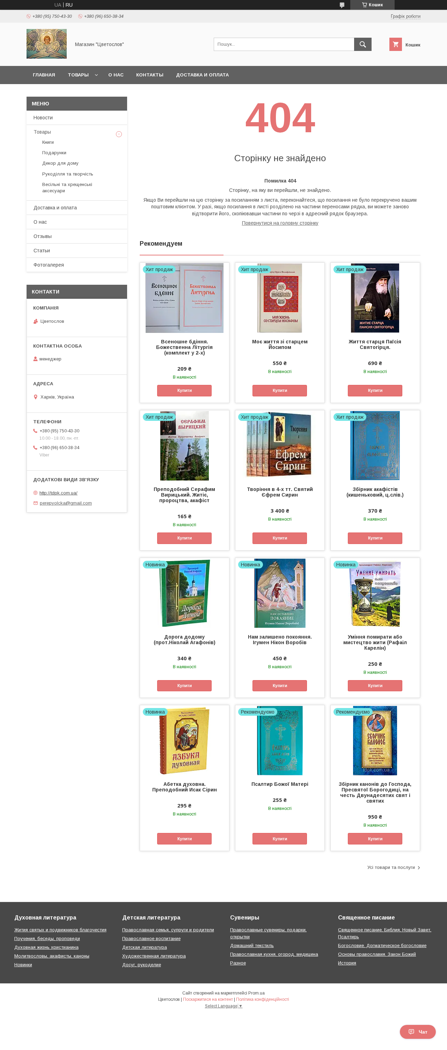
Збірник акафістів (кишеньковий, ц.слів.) (375, 492)
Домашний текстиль (252, 945)
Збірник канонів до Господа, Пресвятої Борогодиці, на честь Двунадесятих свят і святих (375, 792)
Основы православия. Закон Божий (377, 954)
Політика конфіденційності (262, 999)
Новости (43, 117)
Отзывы (43, 236)
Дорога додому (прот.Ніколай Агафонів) (184, 639)
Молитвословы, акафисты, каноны (51, 956)
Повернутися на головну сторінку (280, 223)
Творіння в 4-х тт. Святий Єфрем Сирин (280, 492)
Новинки (23, 964)
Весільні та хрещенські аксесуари (67, 187)
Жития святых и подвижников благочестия (60, 929)
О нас (116, 74)
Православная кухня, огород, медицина (274, 954)
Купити (184, 390)
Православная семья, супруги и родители (168, 929)
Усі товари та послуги (391, 867)
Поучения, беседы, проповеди (47, 938)
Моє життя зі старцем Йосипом (280, 344)
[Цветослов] (47, 57)
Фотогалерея (49, 265)
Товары (78, 74)
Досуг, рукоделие (141, 964)
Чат (423, 1032)
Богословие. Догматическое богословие (382, 945)
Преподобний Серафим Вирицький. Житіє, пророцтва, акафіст (184, 494)
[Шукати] (363, 44)
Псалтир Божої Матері (279, 784)
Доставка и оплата (202, 74)
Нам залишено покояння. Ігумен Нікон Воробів (280, 639)
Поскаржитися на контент (208, 999)
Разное (238, 963)
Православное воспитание (151, 938)
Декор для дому (60, 163)
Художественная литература (154, 956)
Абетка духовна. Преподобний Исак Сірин (184, 786)
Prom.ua (256, 993)
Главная (44, 74)
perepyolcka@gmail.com (66, 503)
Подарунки (54, 152)
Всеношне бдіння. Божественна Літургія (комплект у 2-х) (184, 347)
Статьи (42, 250)
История (347, 963)
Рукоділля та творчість (67, 174)
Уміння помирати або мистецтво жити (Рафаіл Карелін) (375, 642)
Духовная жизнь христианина (46, 947)
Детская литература (144, 947)
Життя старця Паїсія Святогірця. (375, 344)
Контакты (149, 74)
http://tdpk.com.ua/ (58, 493)
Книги (48, 142)
